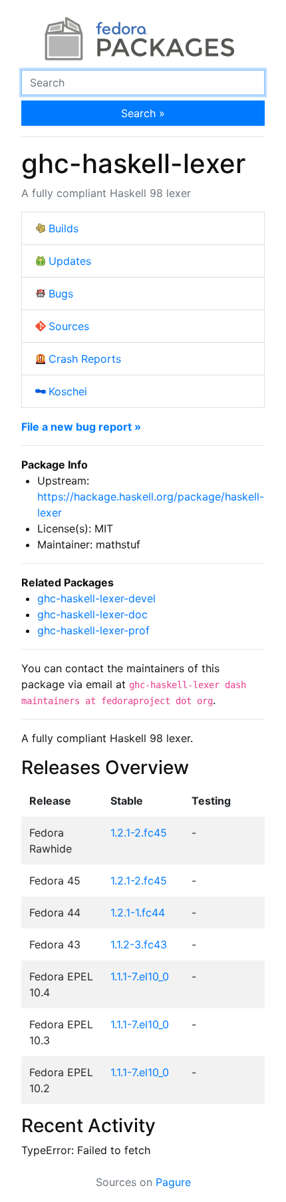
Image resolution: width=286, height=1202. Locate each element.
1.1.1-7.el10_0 (139, 976)
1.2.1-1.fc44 (137, 912)
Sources (69, 326)
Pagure (173, 1182)
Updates (70, 261)
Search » (143, 113)
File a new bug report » (81, 426)
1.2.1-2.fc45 (138, 832)
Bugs (61, 293)
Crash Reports (85, 358)
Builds (63, 228)
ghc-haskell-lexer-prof (93, 630)
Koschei (68, 391)
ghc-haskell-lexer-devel (96, 598)
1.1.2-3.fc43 (138, 944)
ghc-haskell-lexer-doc (92, 614)
